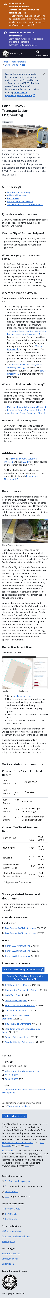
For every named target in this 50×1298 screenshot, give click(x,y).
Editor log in (8, 1263)
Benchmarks (13, 198)
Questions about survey (18, 192)
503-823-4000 (8, 1150)
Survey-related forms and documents (25, 204)
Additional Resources (17, 195)
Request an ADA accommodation (17, 1142)
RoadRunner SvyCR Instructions (20, 933)
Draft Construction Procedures (20, 1005)
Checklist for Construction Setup (20, 990)
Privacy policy (8, 1241)
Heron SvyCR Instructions (17, 956)
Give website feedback (19, 1106)
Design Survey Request (16, 1000)
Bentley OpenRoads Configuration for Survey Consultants (25, 978)
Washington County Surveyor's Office (25, 413)
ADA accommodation (12, 1231)
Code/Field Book (13, 995)
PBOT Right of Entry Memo (18, 1023)
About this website (11, 1253)
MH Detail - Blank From (16, 1010)
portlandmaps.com (22, 696)
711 (27, 1145)
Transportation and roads (14, 1089)
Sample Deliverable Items (17, 1037)
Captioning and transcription (16, 1236)
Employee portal (10, 1258)
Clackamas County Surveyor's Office (24, 410)
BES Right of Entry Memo (17, 985)
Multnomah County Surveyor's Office (25, 407)
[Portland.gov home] (12, 53)
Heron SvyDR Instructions (17, 945)
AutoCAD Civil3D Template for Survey (22, 969)
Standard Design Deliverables (19, 1042)
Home (5, 61)
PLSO (23, 461)
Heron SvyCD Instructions (17, 950)
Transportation (18, 61)
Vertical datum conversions (20, 201)
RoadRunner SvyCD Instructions (20, 928)
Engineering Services (15, 64)
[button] (37, 53)
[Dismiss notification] (44, 74)
